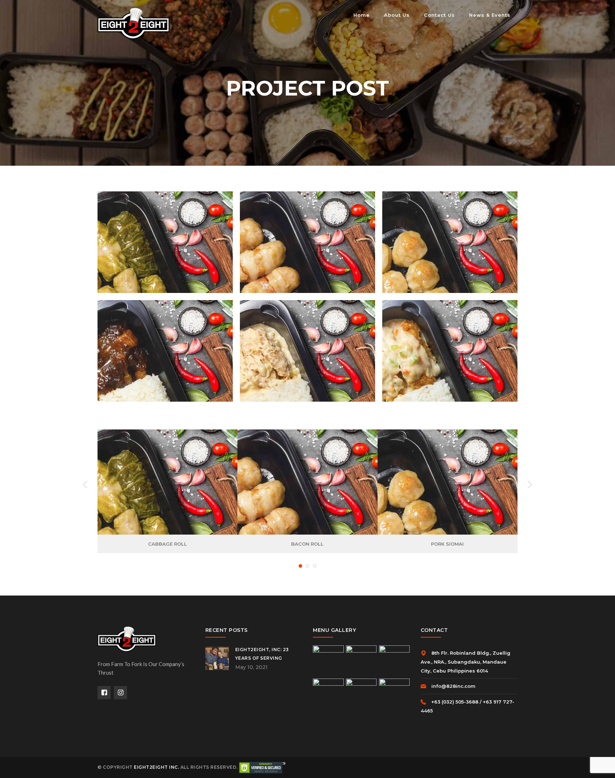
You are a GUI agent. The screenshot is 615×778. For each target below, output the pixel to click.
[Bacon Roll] (297, 239)
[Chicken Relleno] (297, 348)
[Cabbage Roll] (155, 239)
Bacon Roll (307, 544)
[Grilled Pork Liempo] (155, 348)
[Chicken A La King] (440, 348)
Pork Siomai (447, 544)
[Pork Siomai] (440, 239)
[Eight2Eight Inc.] (133, 23)
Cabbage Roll (167, 544)
